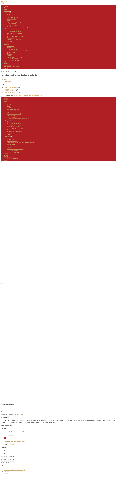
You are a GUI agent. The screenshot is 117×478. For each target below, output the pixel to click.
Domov (6, 79)
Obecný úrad (11, 435)
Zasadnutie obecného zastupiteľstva (14, 432)
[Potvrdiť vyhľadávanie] (15, 71)
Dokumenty (7, 81)
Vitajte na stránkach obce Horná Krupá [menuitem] (14, 470)
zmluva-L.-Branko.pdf (10, 89)
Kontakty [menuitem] (6, 471)
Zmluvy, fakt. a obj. (37, 95)
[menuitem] (6, 6)
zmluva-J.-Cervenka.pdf (10, 87)
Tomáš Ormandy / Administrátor (22, 95)
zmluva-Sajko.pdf (9, 90)
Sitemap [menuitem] (6, 473)
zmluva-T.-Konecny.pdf (10, 92)
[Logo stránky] (5, 1)
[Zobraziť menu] (10, 11)
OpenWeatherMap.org (18, 414)
